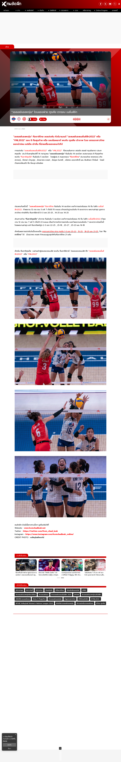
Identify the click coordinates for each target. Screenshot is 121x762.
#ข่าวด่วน (39, 590)
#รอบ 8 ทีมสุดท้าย (39, 599)
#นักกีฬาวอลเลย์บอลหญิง (65, 603)
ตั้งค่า (9, 748)
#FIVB (76, 595)
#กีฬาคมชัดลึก (83, 599)
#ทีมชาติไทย (59, 590)
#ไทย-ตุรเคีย (100, 603)
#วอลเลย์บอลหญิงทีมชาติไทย (26, 595)
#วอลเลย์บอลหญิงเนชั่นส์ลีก (91, 595)
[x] (105, 4)
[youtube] (110, 4)
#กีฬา (84, 590)
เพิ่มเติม (5, 741)
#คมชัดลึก (48, 590)
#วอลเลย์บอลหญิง (55, 599)
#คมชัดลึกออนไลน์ (73, 590)
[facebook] (101, 4)
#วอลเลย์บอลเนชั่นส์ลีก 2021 (61, 595)
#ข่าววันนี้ (29, 590)
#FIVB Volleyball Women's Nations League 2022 (34, 603)
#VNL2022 (95, 599)
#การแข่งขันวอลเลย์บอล (85, 603)
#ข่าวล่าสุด (19, 590)
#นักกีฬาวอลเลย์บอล (23, 599)
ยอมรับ (9, 745)
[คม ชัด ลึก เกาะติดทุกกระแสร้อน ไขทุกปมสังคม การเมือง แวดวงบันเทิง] (60, 4)
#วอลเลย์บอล (43, 595)
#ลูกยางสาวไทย (70, 599)
